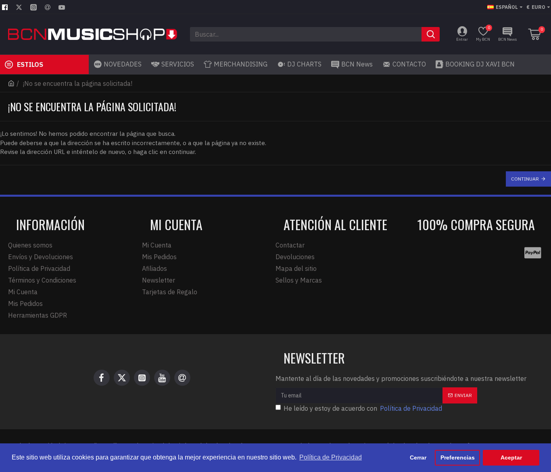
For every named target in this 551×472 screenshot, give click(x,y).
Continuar (525, 179)
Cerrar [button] (418, 457)
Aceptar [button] (511, 457)
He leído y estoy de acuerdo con (363, 408)
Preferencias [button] (457, 457)
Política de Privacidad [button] (330, 457)
